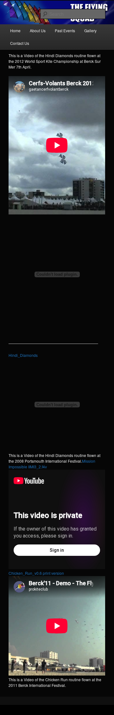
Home (15, 30)
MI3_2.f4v (38, 466)
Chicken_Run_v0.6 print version (36, 573)
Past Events (65, 30)
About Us (38, 30)
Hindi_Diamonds (23, 355)
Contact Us (19, 43)
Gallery (90, 30)
